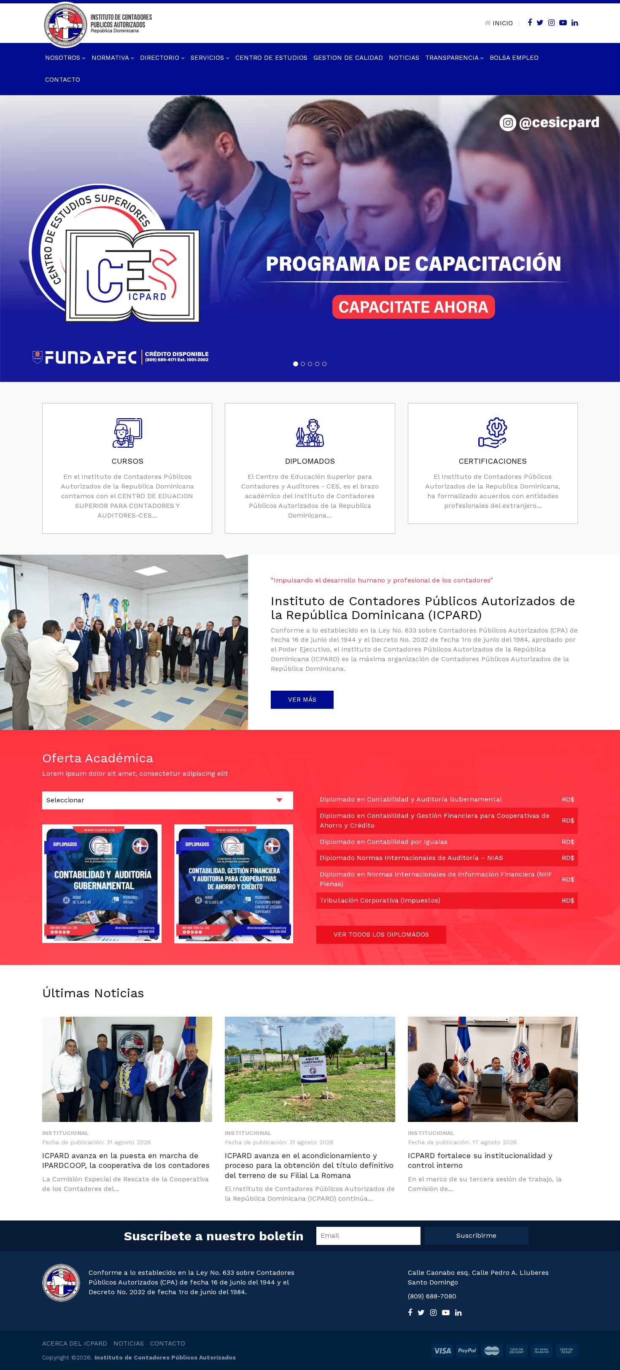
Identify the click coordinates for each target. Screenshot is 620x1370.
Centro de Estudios (271, 57)
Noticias (404, 57)
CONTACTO (167, 1343)
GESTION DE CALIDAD (348, 57)
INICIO (503, 23)
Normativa (111, 57)
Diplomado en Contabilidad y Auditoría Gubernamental (411, 799)
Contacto (62, 79)
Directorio (160, 57)
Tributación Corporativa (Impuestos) (380, 900)
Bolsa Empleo (514, 57)
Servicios (208, 57)
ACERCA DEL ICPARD (74, 1343)
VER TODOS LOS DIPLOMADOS (381, 934)
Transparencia (452, 57)
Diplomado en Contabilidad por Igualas (383, 841)
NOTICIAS (128, 1343)
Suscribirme (476, 1235)
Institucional (65, 1132)
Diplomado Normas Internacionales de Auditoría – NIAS (411, 858)
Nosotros (63, 57)
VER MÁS (302, 699)
